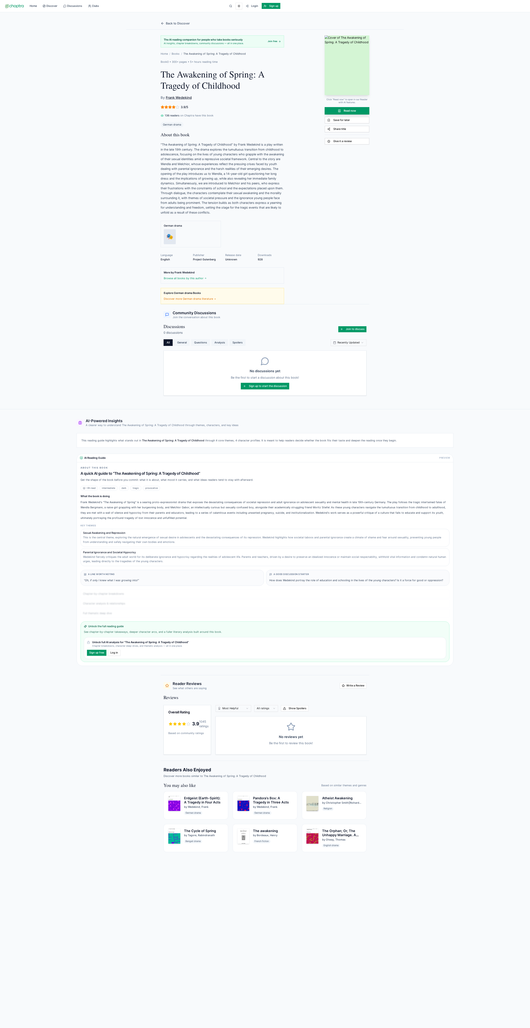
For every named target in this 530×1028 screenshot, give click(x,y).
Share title (339, 128)
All (168, 342)
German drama (172, 124)
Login (254, 5)
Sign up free (96, 652)
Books (175, 53)
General (182, 342)
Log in (114, 652)
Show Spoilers (297, 708)
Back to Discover (178, 23)
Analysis (219, 342)
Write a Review (355, 685)
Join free (272, 41)
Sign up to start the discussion (268, 386)
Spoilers (237, 342)
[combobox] (348, 342)
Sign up (273, 5)
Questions (200, 342)
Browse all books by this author (184, 278)
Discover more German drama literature (188, 298)
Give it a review (342, 141)
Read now (350, 110)
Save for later (341, 120)
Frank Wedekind (179, 97)
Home (33, 5)
